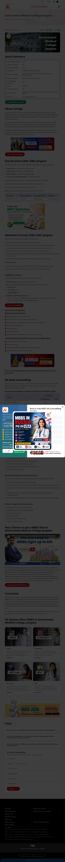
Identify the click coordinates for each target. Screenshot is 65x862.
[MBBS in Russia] (32, 431)
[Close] (50, 413)
